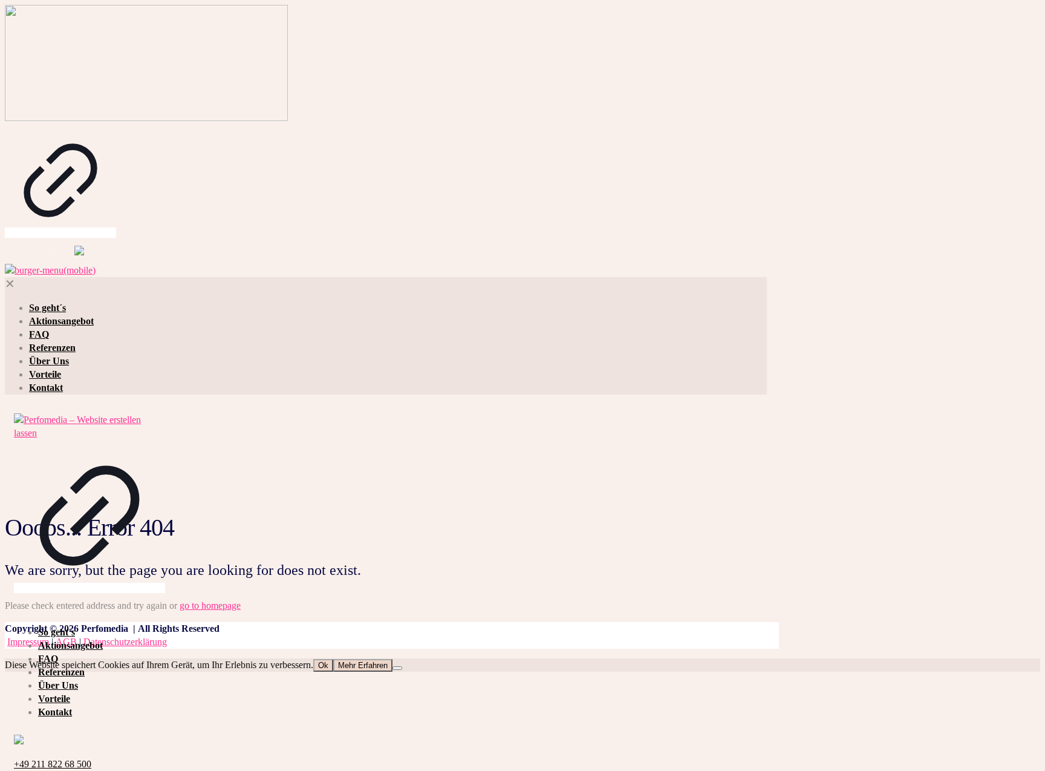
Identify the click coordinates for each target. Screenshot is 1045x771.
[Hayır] (397, 668)
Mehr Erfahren (363, 665)
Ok (323, 665)
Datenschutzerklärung (125, 642)
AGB (66, 642)
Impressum (28, 642)
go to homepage (210, 605)
